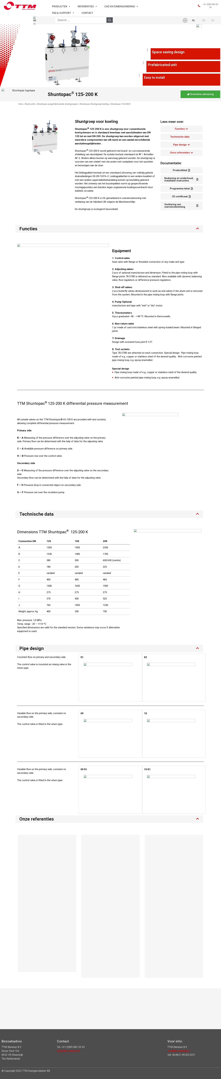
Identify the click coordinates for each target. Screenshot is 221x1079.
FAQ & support (61, 12)
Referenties (86, 6)
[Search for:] (80, 20)
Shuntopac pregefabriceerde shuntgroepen (57, 104)
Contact (87, 12)
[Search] (109, 20)
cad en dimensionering (119, 6)
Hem (20, 104)
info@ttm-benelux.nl (68, 1050)
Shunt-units (30, 104)
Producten (59, 6)
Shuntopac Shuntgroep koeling (94, 104)
